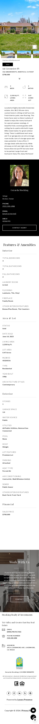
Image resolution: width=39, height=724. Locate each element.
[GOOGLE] (30, 693)
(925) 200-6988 (8, 206)
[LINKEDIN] (20, 693)
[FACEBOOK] (9, 693)
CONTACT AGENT (19, 228)
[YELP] (25, 693)
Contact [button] (19, 599)
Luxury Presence (24, 700)
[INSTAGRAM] (14, 693)
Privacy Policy (28, 710)
